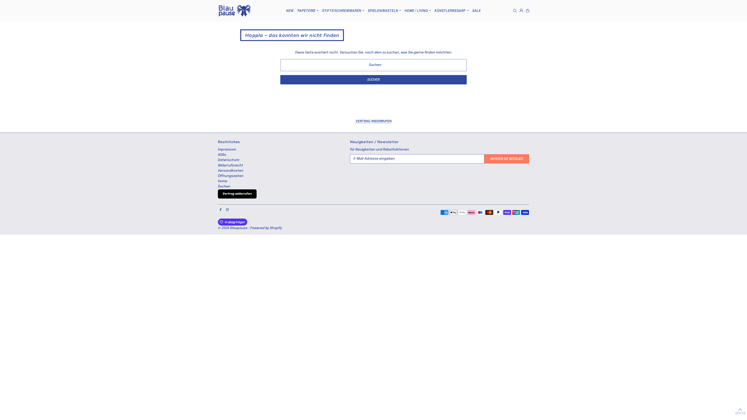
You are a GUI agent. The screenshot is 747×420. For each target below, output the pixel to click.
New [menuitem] (290, 10)
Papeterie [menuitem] (306, 10)
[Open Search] (515, 10)
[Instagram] (227, 210)
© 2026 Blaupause (232, 228)
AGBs (222, 155)
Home (222, 181)
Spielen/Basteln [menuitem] (383, 10)
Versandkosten (230, 170)
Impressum (227, 149)
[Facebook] (220, 210)
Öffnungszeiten (231, 176)
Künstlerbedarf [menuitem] (450, 10)
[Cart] (527, 10)
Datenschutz (228, 160)
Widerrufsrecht (230, 165)
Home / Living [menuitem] (416, 10)
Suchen (224, 186)
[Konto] (521, 10)
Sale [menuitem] (476, 10)
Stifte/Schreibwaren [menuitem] (341, 10)
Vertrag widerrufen (374, 121)
